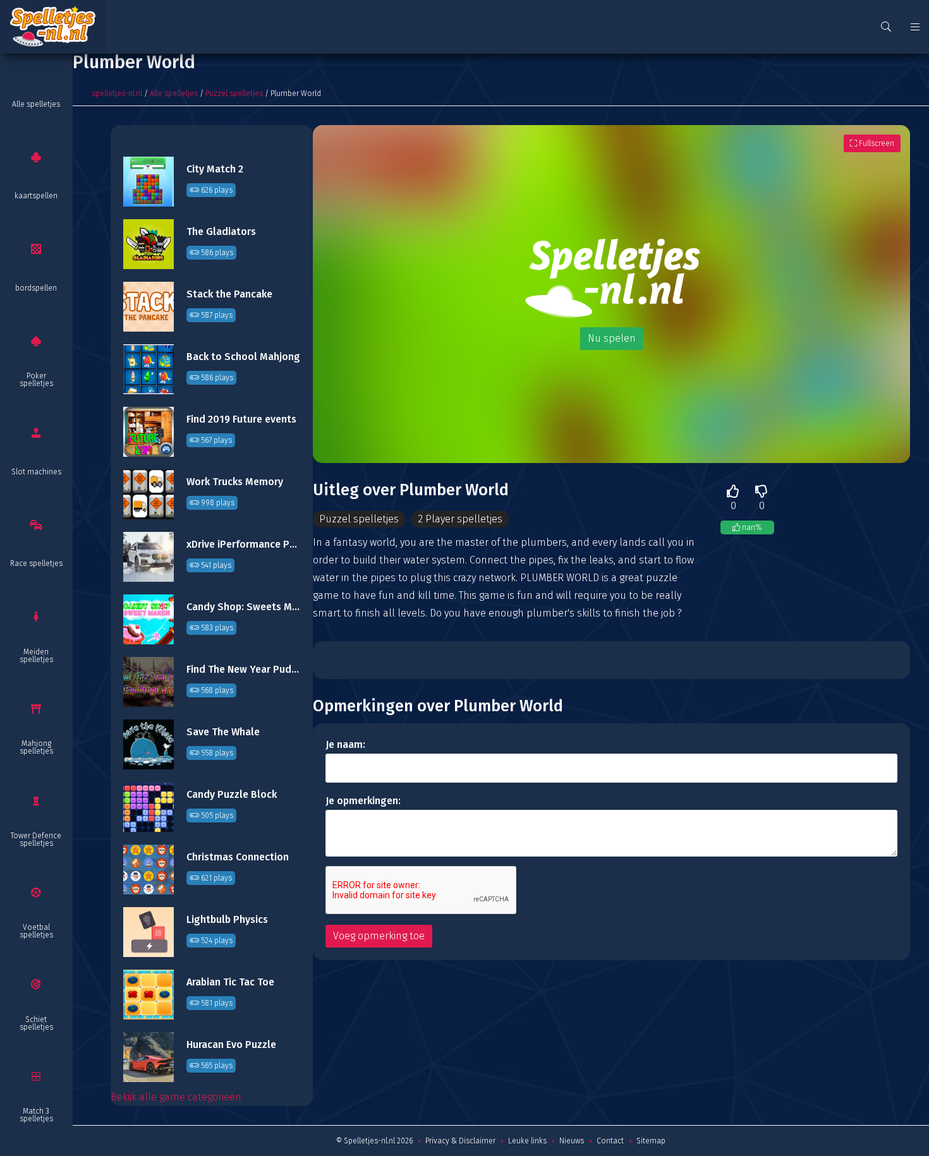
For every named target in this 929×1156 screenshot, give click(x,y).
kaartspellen (36, 195)
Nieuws (571, 1140)
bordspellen (36, 288)
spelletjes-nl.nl (117, 93)
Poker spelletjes (36, 379)
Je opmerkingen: (363, 801)
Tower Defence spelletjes (36, 839)
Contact (610, 1140)
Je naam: (345, 744)
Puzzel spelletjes (234, 93)
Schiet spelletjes (36, 1023)
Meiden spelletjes (36, 655)
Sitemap (650, 1140)
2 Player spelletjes (460, 519)
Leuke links (527, 1140)
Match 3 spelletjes (36, 1115)
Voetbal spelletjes (36, 931)
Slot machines (36, 471)
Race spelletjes (36, 563)
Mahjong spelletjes (36, 747)
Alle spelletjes (36, 104)
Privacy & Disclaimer (460, 1140)
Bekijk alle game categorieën (176, 1097)
